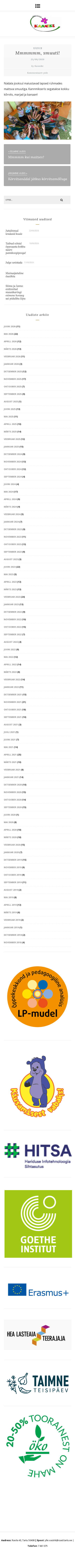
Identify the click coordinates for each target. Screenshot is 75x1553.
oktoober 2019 (12, 874)
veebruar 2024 (12, 514)
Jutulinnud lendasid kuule (14, 232)
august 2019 (11, 889)
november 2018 (12, 942)
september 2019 (13, 882)
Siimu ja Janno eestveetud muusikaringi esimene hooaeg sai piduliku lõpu (15, 292)
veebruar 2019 (12, 919)
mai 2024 (8, 491)
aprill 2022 (10, 664)
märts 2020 (10, 837)
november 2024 (12, 461)
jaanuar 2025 (11, 446)
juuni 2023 (10, 566)
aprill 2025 (10, 424)
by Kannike (37, 66)
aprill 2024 (10, 499)
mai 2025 (8, 416)
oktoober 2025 (12, 386)
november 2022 (12, 619)
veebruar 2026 (12, 356)
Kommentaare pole (37, 72)
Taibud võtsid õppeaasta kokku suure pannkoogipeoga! (16, 248)
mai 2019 (8, 897)
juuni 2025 (10, 409)
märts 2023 (10, 589)
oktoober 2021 (12, 709)
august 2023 (11, 559)
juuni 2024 (10, 484)
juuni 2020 (10, 814)
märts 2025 (10, 431)
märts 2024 (10, 506)
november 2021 (12, 702)
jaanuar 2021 (11, 777)
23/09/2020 (37, 59)
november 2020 (12, 792)
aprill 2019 (10, 904)
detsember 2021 (13, 694)
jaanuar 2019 (11, 927)
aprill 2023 (10, 581)
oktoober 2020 (12, 799)
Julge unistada (14, 262)
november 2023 (12, 536)
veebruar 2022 (12, 679)
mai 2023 (8, 574)
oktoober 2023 (12, 544)
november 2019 (12, 867)
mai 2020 (8, 822)
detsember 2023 (13, 529)
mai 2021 (8, 747)
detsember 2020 (13, 784)
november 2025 (12, 379)
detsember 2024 (13, 454)
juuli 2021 (9, 732)
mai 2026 (8, 333)
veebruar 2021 (12, 769)
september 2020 (13, 807)
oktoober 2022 (12, 626)
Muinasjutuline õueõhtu (15, 274)
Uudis (37, 48)
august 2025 (11, 401)
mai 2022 (8, 657)
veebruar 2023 (12, 596)
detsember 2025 (13, 371)
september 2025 (13, 394)
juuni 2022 (10, 649)
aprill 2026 (10, 341)
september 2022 (13, 634)
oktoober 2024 (12, 469)
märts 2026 (10, 348)
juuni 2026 (10, 326)
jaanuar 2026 (11, 364)
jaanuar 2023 (11, 604)
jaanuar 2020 (11, 852)
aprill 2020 (10, 829)
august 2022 (11, 641)
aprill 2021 (10, 754)
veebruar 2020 (12, 844)
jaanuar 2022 (11, 687)
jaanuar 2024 (11, 521)
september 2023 (13, 551)
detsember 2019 (13, 859)
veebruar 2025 (12, 439)
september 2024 (13, 476)
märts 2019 (10, 912)
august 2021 (11, 724)
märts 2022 (10, 672)
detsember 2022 (13, 611)
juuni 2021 (10, 739)
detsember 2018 (13, 934)
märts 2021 (10, 762)
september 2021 (13, 717)
